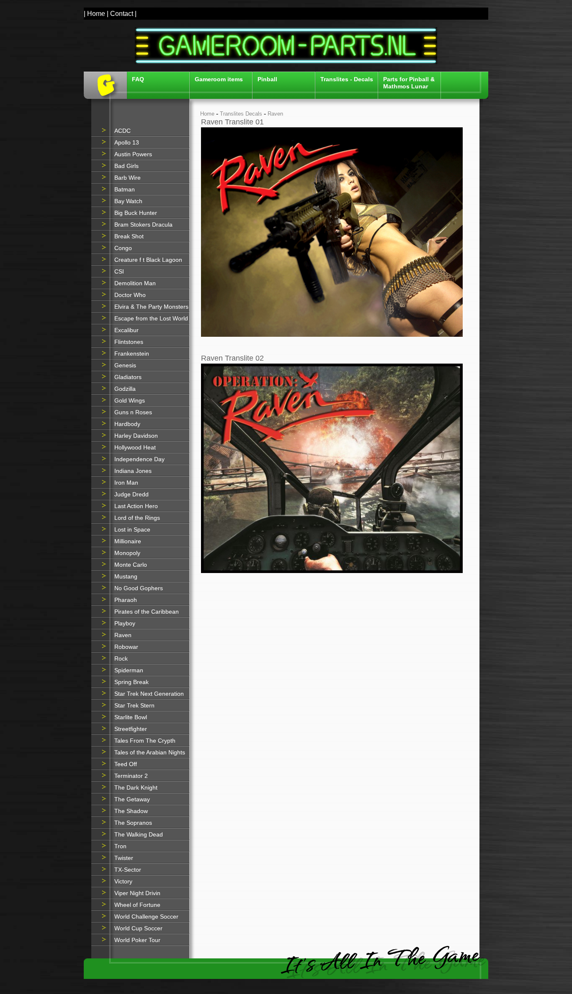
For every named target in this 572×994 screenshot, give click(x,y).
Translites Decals (241, 114)
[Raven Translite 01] (332, 335)
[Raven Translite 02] (332, 571)
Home (207, 114)
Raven (275, 114)
